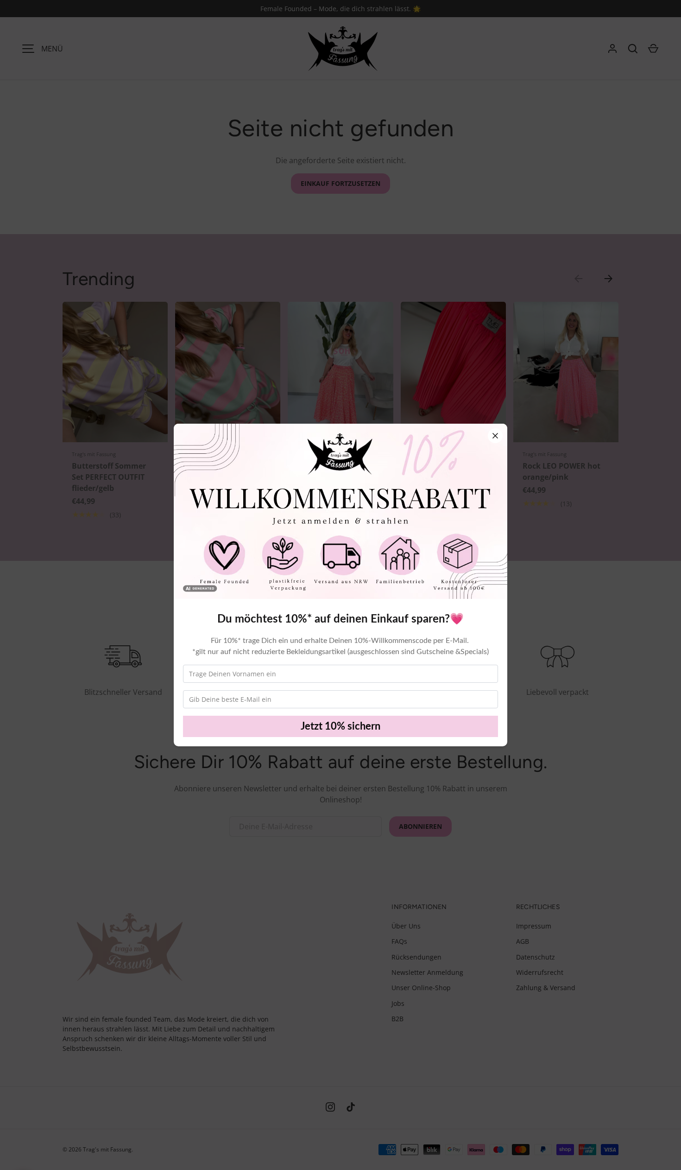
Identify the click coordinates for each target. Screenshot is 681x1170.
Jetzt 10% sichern (340, 726)
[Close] (495, 435)
